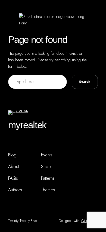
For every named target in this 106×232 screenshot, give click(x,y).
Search (85, 81)
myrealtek (27, 125)
